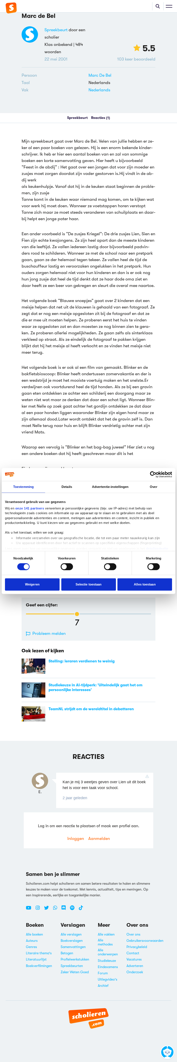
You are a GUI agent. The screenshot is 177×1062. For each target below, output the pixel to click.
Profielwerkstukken (75, 959)
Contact (132, 953)
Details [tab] (67, 487)
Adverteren (134, 966)
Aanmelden (99, 838)
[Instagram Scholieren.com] (39, 909)
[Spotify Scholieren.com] (74, 909)
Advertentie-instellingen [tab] (110, 487)
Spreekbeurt (56, 29)
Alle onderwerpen (108, 952)
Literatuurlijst (36, 959)
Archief (103, 986)
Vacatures (134, 959)
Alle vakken (106, 934)
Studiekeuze (107, 961)
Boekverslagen (72, 941)
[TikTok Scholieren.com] (81, 909)
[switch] (67, 566)
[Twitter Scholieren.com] (48, 909)
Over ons (133, 934)
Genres (31, 947)
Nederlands (99, 89)
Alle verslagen (71, 934)
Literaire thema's (39, 953)
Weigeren (32, 584)
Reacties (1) (100, 118)
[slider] (77, 614)
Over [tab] (153, 487)
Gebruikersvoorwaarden (144, 941)
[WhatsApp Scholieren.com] (56, 909)
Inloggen (75, 838)
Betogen (67, 953)
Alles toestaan (144, 584)
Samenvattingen (73, 947)
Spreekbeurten (72, 966)
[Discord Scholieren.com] (65, 909)
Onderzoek (134, 972)
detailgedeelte (157, 548)
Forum (103, 973)
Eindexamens (108, 967)
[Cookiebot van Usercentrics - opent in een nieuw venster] (153, 474)
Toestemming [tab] (23, 487)
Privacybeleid (136, 947)
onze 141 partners (29, 508)
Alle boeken (34, 934)
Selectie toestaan (89, 584)
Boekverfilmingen (39, 966)
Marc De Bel (99, 75)
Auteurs (32, 941)
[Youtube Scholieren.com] (30, 909)
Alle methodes (105, 942)
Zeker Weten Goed (75, 972)
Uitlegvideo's (107, 979)
